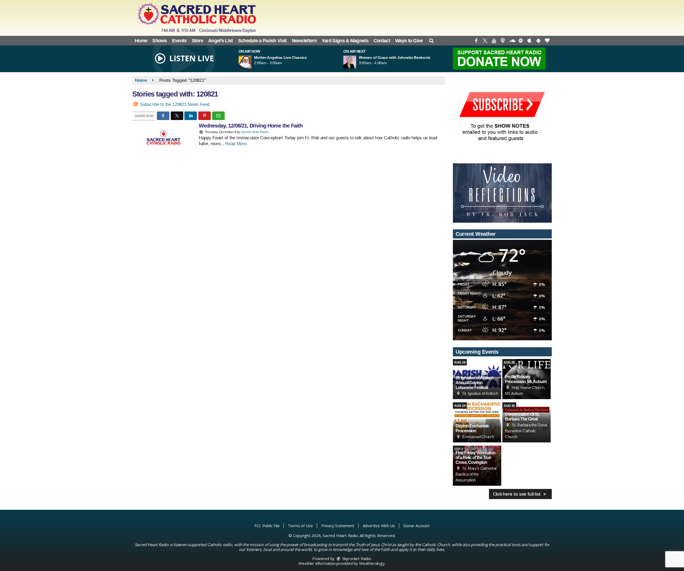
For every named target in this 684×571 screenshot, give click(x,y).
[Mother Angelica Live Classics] (251, 62)
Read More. (236, 143)
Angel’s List (220, 40)
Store (197, 40)
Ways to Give (409, 40)
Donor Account (416, 525)
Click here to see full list (517, 494)
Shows (159, 40)
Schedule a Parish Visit (262, 40)
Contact (382, 40)
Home (141, 40)
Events (179, 40)
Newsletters (304, 40)
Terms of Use (300, 525)
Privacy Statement (337, 525)
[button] (431, 40)
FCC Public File (266, 525)
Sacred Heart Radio (255, 132)
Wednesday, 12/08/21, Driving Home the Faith (250, 126)
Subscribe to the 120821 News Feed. (175, 104)
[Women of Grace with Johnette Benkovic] (356, 62)
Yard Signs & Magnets (345, 40)
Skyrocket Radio (356, 558)
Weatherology (372, 563)
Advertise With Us (379, 525)
